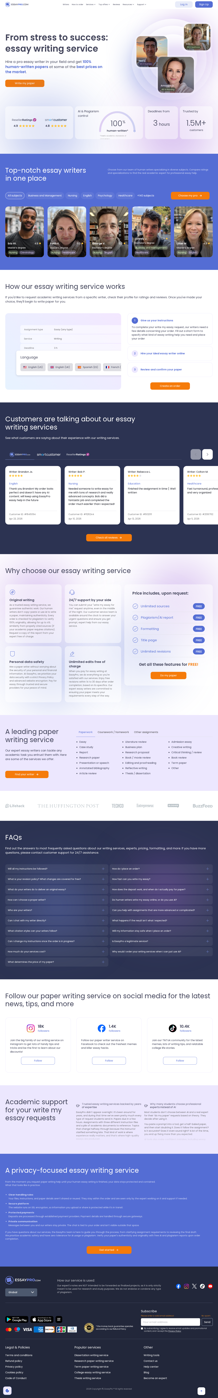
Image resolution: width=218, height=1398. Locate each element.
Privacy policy (14, 1367)
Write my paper (25, 83)
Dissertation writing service (91, 1355)
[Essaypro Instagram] (186, 1286)
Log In (184, 6)
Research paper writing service (94, 1361)
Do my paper (168, 675)
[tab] (15, 195)
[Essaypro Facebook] (178, 1286)
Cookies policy (14, 1372)
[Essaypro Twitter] (194, 1286)
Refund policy (13, 1361)
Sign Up (204, 6)
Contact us (151, 1361)
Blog (146, 1372)
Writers (56, 6)
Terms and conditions (18, 1355)
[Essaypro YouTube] (210, 1286)
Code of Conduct (16, 1378)
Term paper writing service (91, 1367)
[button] (87, 6)
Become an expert (155, 1378)
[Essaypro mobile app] (16, 1319)
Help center (151, 1367)
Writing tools (151, 1355)
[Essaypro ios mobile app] (41, 1319)
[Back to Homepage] (22, 1280)
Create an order (170, 386)
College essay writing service (92, 1372)
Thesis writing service (87, 1378)
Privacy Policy (174, 1331)
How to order (71, 6)
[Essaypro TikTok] (202, 1286)
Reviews (119, 6)
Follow (38, 1060)
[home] (19, 6)
